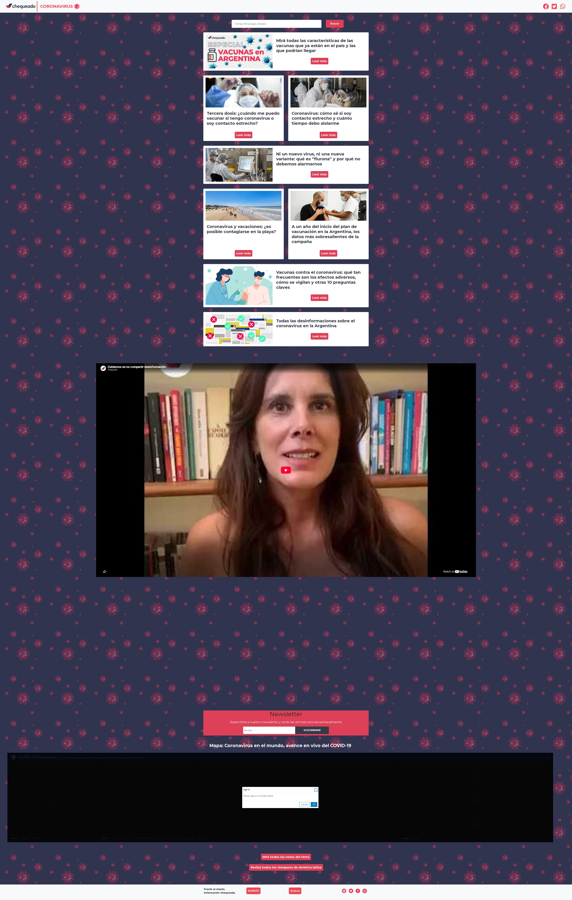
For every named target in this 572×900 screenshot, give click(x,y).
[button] (60, 6)
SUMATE (253, 890)
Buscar (334, 23)
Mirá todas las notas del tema (286, 857)
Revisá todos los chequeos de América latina (286, 867)
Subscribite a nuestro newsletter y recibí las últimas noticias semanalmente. (286, 722)
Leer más (319, 61)
